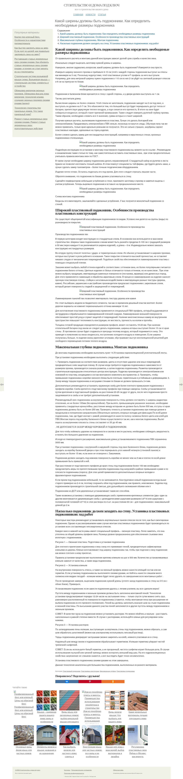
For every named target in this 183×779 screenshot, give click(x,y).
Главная (78, 14)
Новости (91, 14)
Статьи (102, 14)
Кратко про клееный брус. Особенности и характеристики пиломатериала (29, 40)
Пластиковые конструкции (90, 671)
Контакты (67, 770)
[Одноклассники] (112, 681)
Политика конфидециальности (74, 773)
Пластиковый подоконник (71, 671)
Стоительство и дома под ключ (91, 5)
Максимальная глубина (108, 671)
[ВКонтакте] (66, 681)
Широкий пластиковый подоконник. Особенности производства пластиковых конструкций (104, 36)
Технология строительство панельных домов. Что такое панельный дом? (28, 111)
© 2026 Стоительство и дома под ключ (27, 770)
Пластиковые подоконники (126, 671)
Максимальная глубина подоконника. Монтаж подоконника (89, 40)
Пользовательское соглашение (81, 770)
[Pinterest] (89, 681)
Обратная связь (118, 770)
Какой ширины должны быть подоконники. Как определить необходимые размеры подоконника (107, 33)
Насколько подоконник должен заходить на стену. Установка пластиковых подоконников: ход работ (109, 43)
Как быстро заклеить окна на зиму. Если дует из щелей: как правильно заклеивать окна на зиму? (31, 51)
